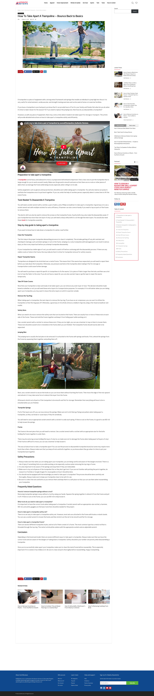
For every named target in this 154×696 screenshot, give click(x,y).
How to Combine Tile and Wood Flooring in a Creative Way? (50, 607)
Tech (97, 3)
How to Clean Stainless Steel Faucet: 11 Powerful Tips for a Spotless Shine (131, 94)
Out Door (85, 3)
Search (116, 8)
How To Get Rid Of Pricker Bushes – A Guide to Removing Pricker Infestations (126, 142)
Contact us (86, 681)
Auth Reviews (126, 78)
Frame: (119, 249)
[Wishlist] (136, 3)
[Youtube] (121, 204)
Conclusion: (120, 257)
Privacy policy (87, 685)
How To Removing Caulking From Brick (98, 607)
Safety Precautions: (122, 251)
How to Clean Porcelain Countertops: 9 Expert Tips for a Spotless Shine (130, 105)
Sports (92, 3)
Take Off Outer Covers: (123, 235)
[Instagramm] (118, 204)
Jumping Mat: (121, 243)
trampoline (22, 179)
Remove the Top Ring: (123, 238)
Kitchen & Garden (75, 3)
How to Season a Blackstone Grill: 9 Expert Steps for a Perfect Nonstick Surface (131, 73)
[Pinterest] (124, 204)
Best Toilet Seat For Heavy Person (123, 132)
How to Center (111, 3)
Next (136, 173)
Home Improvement (62, 3)
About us (60, 678)
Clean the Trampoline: (123, 230)
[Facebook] (115, 204)
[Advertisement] (64, 86)
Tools (103, 3)
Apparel (52, 3)
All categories (74, 678)
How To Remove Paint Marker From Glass (124, 128)
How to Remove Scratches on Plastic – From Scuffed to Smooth (28, 607)
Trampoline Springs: (123, 246)
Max (18, 19)
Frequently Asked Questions (124, 254)
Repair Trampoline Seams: (124, 232)
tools (24, 220)
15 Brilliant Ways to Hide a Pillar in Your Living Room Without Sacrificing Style (130, 84)
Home (46, 3)
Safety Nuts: (121, 240)
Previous (116, 173)
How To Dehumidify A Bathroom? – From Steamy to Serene (75, 607)
